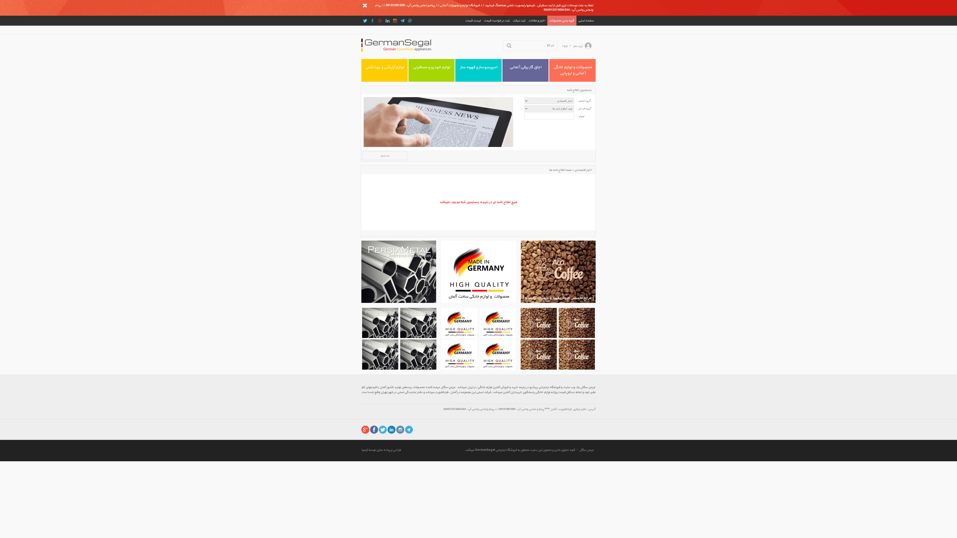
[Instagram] (395, 21)
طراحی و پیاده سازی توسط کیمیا (381, 450)
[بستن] (364, 5)
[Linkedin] (387, 21)
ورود (564, 46)
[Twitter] (365, 21)
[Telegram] (402, 21)
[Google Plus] (380, 21)
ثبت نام (577, 46)
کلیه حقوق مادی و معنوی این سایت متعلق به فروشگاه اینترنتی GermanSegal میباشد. (519, 450)
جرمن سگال (586, 450)
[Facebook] (372, 21)
